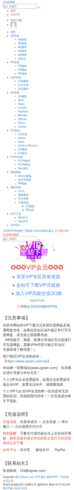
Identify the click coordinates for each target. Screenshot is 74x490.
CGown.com (27, 477)
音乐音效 (23, 198)
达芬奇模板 (24, 179)
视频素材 (23, 195)
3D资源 (14, 92)
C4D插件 (23, 89)
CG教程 (22, 149)
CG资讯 (22, 134)
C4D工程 (23, 85)
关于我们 (40, 477)
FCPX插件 (24, 160)
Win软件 (23, 217)
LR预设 (30, 206)
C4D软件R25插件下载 (16, 231)
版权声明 (50, 306)
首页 (13, 10)
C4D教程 (23, 81)
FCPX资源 (16, 157)
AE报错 (22, 54)
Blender (22, 115)
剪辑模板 (15, 172)
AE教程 (22, 39)
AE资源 (14, 35)
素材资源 (15, 187)
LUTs (21, 191)
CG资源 (15, 130)
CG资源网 (9, 2)
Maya (21, 104)
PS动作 (30, 210)
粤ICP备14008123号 (15, 488)
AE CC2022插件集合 (41, 231)
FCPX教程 (24, 164)
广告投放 (63, 477)
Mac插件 (23, 168)
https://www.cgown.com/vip (26, 360)
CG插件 (22, 153)
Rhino (21, 123)
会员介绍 (8, 480)
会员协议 (33, 306)
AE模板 (22, 43)
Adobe (22, 138)
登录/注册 (16, 20)
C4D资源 (15, 77)
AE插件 (22, 47)
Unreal (22, 126)
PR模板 (22, 73)
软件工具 (15, 213)
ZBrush (22, 119)
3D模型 (22, 96)
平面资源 (23, 202)
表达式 (22, 58)
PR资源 (14, 62)
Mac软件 (23, 221)
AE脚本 (22, 51)
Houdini (22, 107)
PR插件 (22, 66)
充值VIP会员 (37, 300)
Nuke (21, 142)
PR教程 (22, 70)
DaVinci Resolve (28, 145)
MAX (21, 100)
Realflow (23, 111)
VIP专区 (15, 225)
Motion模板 (24, 176)
